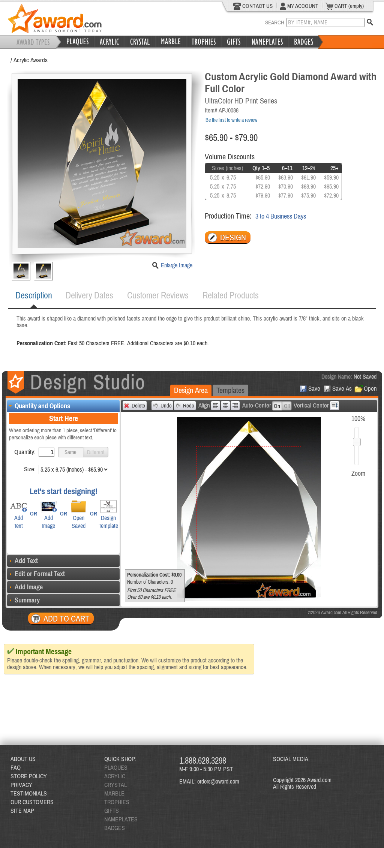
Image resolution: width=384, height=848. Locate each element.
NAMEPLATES (121, 819)
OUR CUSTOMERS (32, 802)
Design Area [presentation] (191, 390)
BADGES (114, 827)
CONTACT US (257, 6)
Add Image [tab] (29, 587)
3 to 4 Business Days (280, 216)
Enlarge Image (176, 265)
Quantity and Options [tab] (42, 406)
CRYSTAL (115, 784)
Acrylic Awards (31, 60)
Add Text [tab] (26, 561)
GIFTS (111, 810)
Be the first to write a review (231, 120)
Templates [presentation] (230, 390)
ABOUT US (23, 758)
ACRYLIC (114, 776)
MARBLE (114, 793)
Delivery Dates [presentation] (89, 295)
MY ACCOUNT (302, 6)
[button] (70, 452)
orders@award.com (218, 781)
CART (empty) (348, 6)
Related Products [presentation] (230, 295)
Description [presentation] (33, 295)
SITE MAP (22, 810)
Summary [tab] (27, 600)
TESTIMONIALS (28, 793)
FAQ (15, 767)
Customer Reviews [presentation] (158, 295)
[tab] (33, 295)
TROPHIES (116, 802)
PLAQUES (116, 767)
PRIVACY (21, 784)
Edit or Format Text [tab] (40, 574)
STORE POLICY (28, 776)
